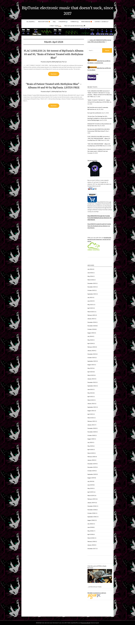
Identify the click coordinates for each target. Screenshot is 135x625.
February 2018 (91, 541)
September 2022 (92, 386)
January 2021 (91, 424)
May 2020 (90, 446)
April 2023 (90, 371)
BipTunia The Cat (61, 62)
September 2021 (92, 407)
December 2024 (92, 322)
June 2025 (90, 301)
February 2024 (91, 347)
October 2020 (91, 435)
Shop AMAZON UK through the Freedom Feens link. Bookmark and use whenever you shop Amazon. (99, 217)
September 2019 (92, 474)
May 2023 (90, 368)
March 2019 (91, 495)
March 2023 (91, 375)
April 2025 (90, 308)
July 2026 (90, 269)
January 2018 (91, 545)
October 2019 (91, 470)
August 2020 (91, 439)
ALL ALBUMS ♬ (31, 21)
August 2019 (91, 477)
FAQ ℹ (54, 21)
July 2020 (90, 442)
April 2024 (90, 343)
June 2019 (90, 485)
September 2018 (92, 516)
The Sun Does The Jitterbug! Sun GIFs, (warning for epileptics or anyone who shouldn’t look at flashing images (100, 118)
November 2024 (92, 325)
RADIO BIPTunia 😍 (44, 21)
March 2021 (91, 417)
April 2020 (90, 449)
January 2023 (91, 379)
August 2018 (91, 520)
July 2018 (90, 523)
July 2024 (90, 336)
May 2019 (90, 488)
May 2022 (90, 393)
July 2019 (90, 481)
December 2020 (92, 428)
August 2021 (91, 410)
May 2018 (90, 531)
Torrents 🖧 (74, 21)
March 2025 (91, 311)
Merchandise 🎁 (86, 21)
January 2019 (91, 502)
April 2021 (90, 414)
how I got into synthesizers (95, 113)
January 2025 (91, 318)
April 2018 (90, 534)
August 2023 (91, 364)
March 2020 (91, 453)
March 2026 (91, 279)
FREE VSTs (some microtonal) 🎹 (74, 25)
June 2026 (90, 272)
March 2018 (91, 538)
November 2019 (92, 467)
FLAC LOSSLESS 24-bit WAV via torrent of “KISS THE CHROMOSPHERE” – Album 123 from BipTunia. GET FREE (99, 138)
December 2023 (92, 354)
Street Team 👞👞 (55, 25)
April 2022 (90, 396)
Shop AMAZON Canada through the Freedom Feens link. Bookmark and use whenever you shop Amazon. (99, 225)
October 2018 (91, 513)
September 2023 (92, 361)
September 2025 (92, 294)
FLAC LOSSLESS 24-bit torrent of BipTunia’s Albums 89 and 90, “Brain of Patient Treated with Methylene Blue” (53, 54)
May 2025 (90, 304)
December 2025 (92, 283)
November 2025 (92, 287)
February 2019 (91, 499)
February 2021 (91, 421)
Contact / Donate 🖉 (101, 21)
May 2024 (90, 340)
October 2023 (91, 357)
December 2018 (92, 506)
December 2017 (92, 548)
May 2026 (90, 276)
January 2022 (91, 403)
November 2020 (92, 432)
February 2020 (91, 456)
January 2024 (91, 350)
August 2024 (91, 333)
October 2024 (91, 329)
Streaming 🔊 (63, 21)
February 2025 (91, 315)
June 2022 (90, 389)
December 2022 (92, 382)
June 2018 (90, 527)
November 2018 (92, 509)
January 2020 (91, 460)
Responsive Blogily (85, 622)
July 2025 (90, 297)
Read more (54, 74)
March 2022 (91, 400)
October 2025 (91, 290)
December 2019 (92, 463)
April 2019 (90, 492)
